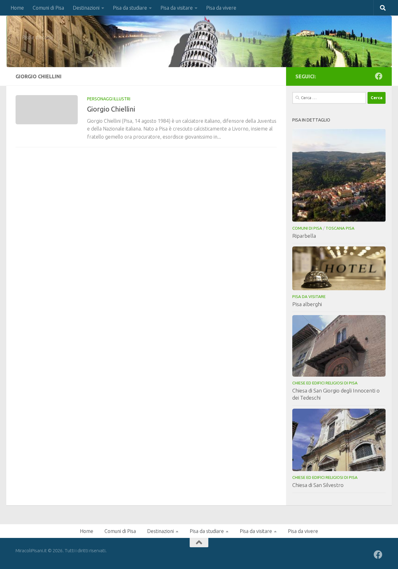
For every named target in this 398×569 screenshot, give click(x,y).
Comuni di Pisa (48, 8)
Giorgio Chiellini (111, 109)
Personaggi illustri (108, 98)
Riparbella (304, 236)
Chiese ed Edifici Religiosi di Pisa (325, 383)
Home (17, 8)
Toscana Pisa (340, 228)
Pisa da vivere (221, 8)
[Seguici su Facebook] (378, 76)
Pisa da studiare (130, 8)
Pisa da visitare (176, 8)
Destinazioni (86, 8)
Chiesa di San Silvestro (318, 485)
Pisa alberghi (307, 304)
